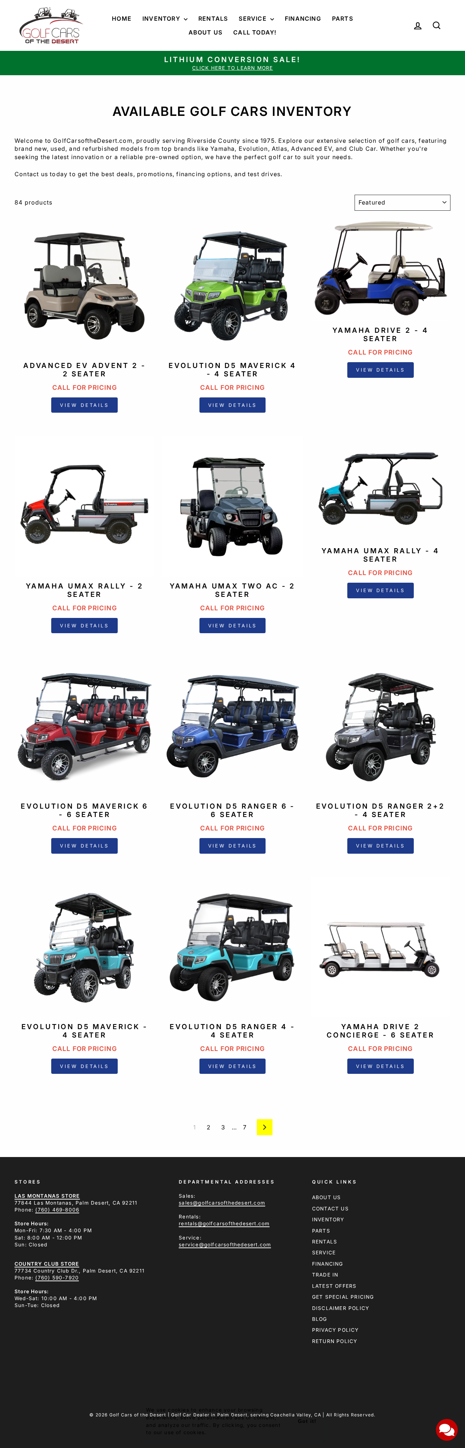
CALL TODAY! (254, 32)
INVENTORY (328, 1219)
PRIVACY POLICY (335, 1330)
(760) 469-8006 (57, 1210)
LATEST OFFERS (334, 1286)
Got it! (307, 1421)
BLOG (319, 1319)
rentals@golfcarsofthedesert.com (224, 1223)
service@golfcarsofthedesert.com (225, 1244)
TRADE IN (325, 1275)
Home (122, 18)
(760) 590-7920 (57, 1278)
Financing (303, 18)
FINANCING (327, 1264)
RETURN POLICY (334, 1341)
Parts (342, 18)
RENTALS (324, 1242)
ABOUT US (326, 1197)
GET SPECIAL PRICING (343, 1297)
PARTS (321, 1231)
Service (253, 18)
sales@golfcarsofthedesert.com (222, 1203)
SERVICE (324, 1252)
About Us (206, 32)
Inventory (162, 18)
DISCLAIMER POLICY (340, 1308)
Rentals (213, 18)
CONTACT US (330, 1209)
